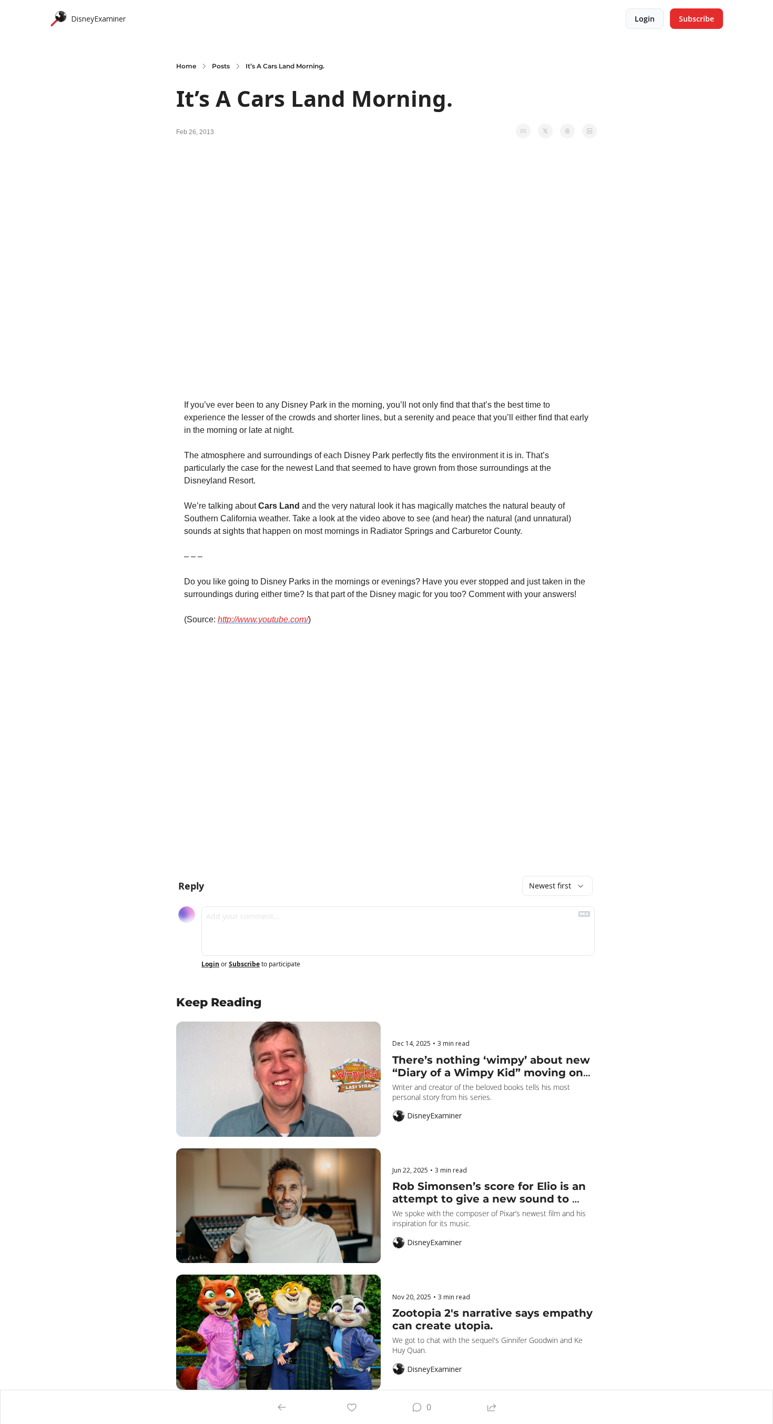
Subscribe (244, 964)
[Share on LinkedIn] (589, 131)
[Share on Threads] (567, 131)
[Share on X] (545, 131)
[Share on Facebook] (523, 131)
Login (210, 964)
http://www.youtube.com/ (263, 619)
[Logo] (58, 19)
